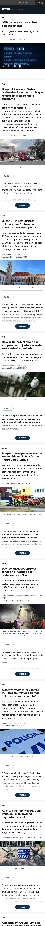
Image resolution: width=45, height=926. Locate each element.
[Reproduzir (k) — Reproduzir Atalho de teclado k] (3, 923)
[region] (22, 463)
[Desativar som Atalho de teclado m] (14, 923)
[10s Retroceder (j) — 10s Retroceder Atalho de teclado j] (9, 923)
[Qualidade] (36, 923)
